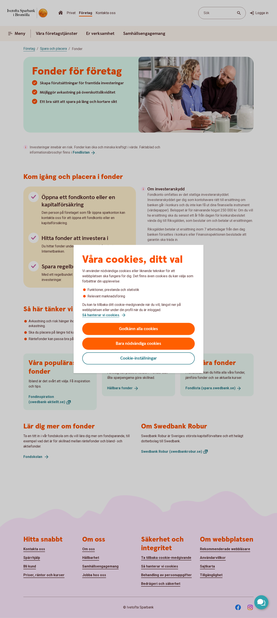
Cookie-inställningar (138, 358)
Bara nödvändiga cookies (138, 343)
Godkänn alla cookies (138, 329)
